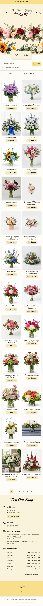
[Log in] (36, 13)
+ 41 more (10, 543)
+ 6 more (18, 536)
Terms (10, 603)
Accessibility (24, 603)
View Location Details (31, 574)
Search (38, 64)
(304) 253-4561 (22, 2)
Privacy (16, 603)
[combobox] (31, 74)
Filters (12, 74)
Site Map (32, 603)
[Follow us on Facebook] (21, 591)
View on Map (14, 516)
